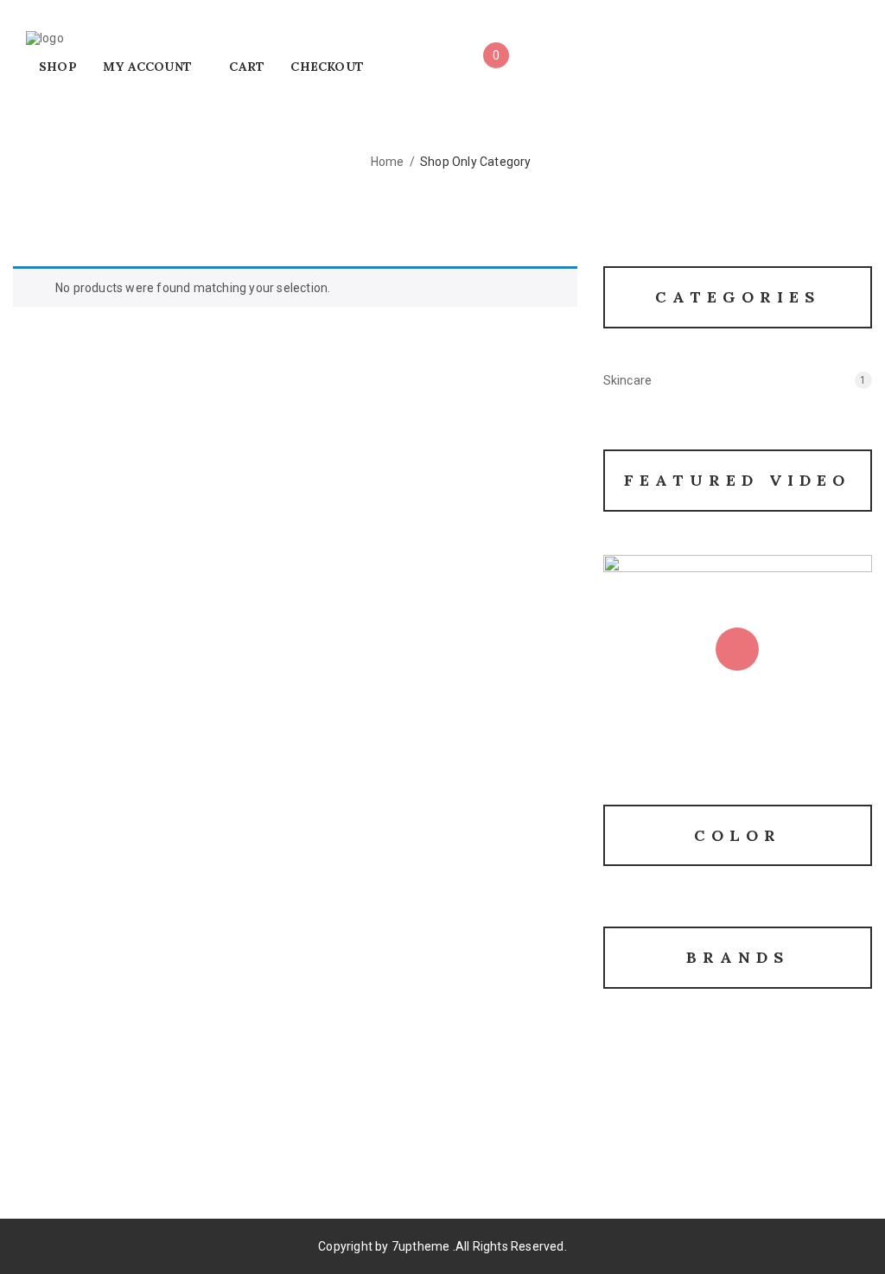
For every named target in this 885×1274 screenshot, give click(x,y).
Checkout (327, 66)
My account (147, 66)
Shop (58, 66)
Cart (246, 66)
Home (387, 162)
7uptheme (421, 1246)
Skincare (628, 380)
